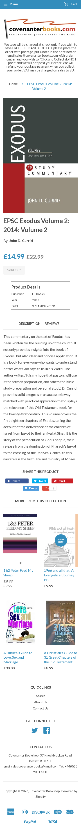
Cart (74, 4)
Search (40, 696)
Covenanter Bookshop (45, 791)
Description (29, 323)
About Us (40, 702)
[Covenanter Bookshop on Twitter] (34, 732)
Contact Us (40, 708)
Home (13, 84)
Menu (13, 4)
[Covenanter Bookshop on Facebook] (46, 732)
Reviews (52, 323)
